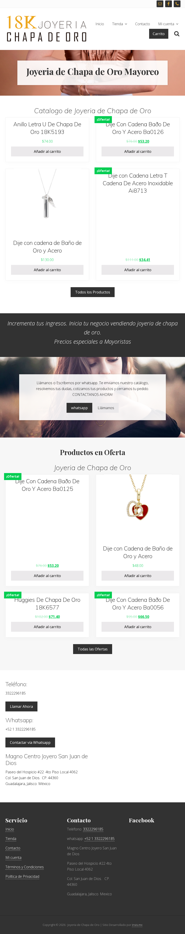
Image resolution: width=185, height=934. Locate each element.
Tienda (10, 838)
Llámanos (106, 407)
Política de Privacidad (22, 876)
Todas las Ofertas (93, 649)
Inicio (9, 829)
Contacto (12, 848)
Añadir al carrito (47, 151)
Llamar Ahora (21, 706)
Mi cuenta (13, 857)
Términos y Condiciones (24, 866)
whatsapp (79, 407)
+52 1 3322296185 (99, 838)
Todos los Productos (92, 292)
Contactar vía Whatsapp (30, 742)
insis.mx (137, 925)
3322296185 (93, 829)
